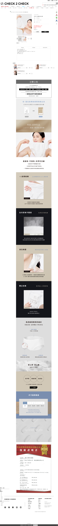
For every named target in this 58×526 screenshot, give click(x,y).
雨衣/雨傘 (2, 503)
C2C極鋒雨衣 (13, 6)
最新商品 (45, 6)
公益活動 (47, 7)
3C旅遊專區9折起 (38, 6)
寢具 (1, 494)
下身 (52, 6)
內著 (2, 7)
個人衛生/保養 (2, 502)
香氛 (1, 495)
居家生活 (1, 491)
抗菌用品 (2, 504)
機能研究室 (52, 7)
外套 (56, 6)
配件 (5, 7)
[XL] (40, 19)
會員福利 (37, 7)
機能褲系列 (18, 6)
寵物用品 (2, 505)
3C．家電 (9, 7)
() (49, 0)
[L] (39, 19)
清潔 (1, 493)
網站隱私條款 (29, 523)
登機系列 (28, 6)
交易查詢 (52, 0)
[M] (38, 19)
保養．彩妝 (20, 7)
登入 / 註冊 (56, 0)
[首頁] (14, 4)
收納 (1, 492)
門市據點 (42, 7)
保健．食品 (25, 7)
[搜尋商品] (57, 3)
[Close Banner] (57, 525)
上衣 (49, 6)
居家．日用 (14, 7)
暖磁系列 (33, 6)
